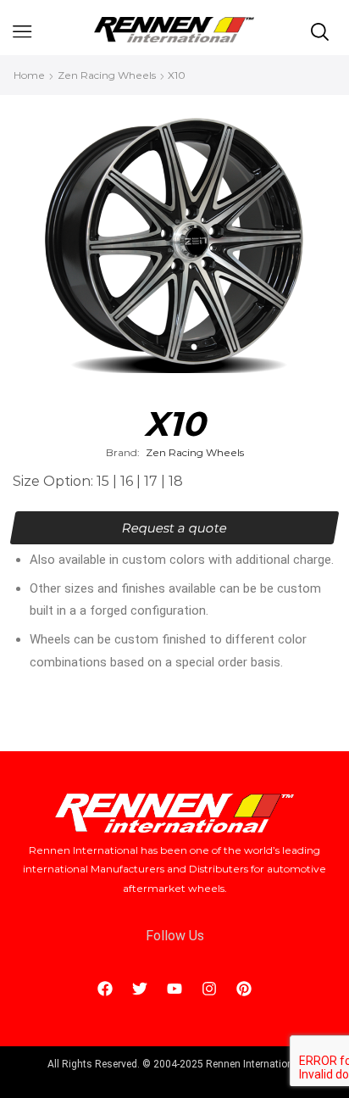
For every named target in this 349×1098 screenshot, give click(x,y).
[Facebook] (105, 988)
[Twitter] (140, 988)
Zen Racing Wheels (107, 75)
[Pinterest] (244, 988)
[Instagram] (209, 988)
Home (29, 75)
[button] (175, 527)
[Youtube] (174, 988)
